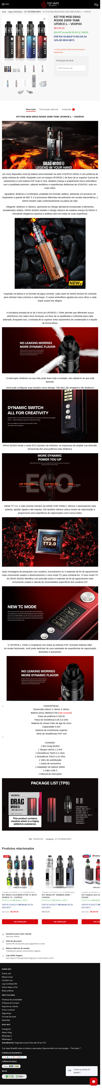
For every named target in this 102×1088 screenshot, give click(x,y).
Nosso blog (7, 1032)
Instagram (6, 1029)
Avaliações (67, 109)
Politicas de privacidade (12, 999)
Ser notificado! (20, 922)
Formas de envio (9, 1016)
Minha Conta (7, 977)
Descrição (31, 109)
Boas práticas (7, 990)
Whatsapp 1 (7, 1036)
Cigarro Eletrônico (15, 12)
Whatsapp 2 (7, 1039)
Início (4, 12)
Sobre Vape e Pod (9, 987)
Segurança (6, 1013)
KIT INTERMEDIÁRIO (32, 12)
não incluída (65, 713)
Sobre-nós (6, 973)
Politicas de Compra (10, 1003)
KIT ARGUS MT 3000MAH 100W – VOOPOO (57, 896)
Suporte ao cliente (10, 1006)
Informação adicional (48, 109)
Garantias (6, 1020)
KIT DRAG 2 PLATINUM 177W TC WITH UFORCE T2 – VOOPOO (19, 896)
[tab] (31, 107)
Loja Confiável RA (9, 984)
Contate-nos (7, 980)
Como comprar (8, 1010)
